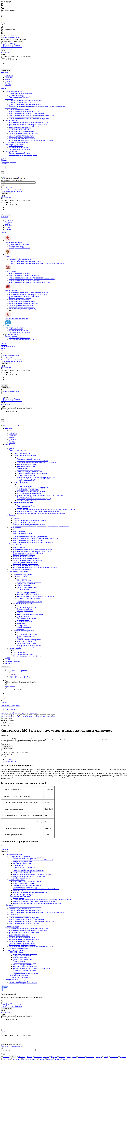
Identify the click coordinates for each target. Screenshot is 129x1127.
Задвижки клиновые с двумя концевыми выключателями (28, 122)
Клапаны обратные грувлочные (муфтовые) (24, 133)
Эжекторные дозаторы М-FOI (23, 894)
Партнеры (8, 77)
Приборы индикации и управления (25, 954)
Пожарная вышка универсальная (24, 867)
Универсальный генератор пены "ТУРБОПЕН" (29, 876)
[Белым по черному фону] (1, 14)
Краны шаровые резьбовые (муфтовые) (22, 138)
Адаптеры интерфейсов (21, 957)
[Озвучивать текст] (2, 31)
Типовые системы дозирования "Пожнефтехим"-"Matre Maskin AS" (36, 889)
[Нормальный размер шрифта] (2, 5)
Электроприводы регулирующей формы (23, 155)
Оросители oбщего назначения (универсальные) (25, 100)
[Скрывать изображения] (2, 27)
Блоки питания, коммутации (23, 959)
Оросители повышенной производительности (25, 104)
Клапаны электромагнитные (23, 965)
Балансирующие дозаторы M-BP (24, 883)
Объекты (4, 160)
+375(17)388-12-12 (10, 43)
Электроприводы (11, 151)
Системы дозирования (16, 95)
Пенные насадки (18, 865)
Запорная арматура (11, 120)
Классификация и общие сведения (25, 887)
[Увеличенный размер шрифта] (2, 8)
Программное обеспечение (22, 955)
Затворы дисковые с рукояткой (19, 129)
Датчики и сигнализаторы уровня (24, 963)
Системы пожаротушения (22, 872)
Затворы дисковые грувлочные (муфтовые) (24, 126)
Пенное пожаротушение (13, 91)
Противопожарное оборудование (20, 93)
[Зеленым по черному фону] (1, 21)
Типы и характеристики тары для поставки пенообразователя (34, 901)
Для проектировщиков (8, 162)
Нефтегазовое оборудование (15, 144)
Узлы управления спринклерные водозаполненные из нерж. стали (32, 115)
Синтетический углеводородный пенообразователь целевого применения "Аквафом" (42, 899)
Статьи (7, 83)
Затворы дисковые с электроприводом (22, 131)
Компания (4, 72)
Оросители (9, 99)
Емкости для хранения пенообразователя (27, 885)
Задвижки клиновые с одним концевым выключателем (28, 124)
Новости (8, 85)
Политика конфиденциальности (12, 1046)
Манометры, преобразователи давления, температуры (31, 968)
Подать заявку (6, 70)
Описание (8, 759)
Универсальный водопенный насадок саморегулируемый (32, 874)
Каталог (3, 88)
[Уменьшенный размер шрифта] (2, 3)
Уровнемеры (17, 972)
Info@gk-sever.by (6, 52)
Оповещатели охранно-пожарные (24, 970)
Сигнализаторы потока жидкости (16, 142)
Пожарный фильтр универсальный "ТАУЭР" (28, 871)
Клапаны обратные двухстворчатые (21, 135)
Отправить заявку (7, 746)
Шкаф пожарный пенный (22, 878)
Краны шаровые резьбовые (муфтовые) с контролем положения (31, 140)
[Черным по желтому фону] (1, 19)
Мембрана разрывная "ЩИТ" (23, 863)
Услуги (3, 158)
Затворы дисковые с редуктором (20, 128)
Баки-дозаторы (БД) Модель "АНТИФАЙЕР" (28, 881)
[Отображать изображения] (2, 25)
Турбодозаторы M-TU (20, 890)
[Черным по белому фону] (1, 12)
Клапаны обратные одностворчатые (21, 137)
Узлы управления (11, 108)
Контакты (4, 163)
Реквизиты (8, 81)
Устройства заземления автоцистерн (25, 974)
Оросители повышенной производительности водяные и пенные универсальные (37, 106)
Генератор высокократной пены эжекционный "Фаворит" (33, 860)
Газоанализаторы (19, 961)
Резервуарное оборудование (18, 147)
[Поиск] (2, 172)
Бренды (7, 79)
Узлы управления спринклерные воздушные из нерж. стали (29, 119)
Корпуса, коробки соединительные (25, 966)
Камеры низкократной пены (22, 862)
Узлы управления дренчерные (19, 110)
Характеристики (10, 761)
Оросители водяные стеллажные (20, 102)
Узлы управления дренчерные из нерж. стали (24, 111)
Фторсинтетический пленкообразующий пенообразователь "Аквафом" (37, 903)
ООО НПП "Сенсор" (16, 146)
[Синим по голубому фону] (1, 16)
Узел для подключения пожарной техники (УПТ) (30, 892)
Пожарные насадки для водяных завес (26, 869)
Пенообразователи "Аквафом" (19, 97)
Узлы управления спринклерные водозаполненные (26, 113)
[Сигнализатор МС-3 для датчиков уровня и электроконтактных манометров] (28, 716)
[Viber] (5, 167)
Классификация (18, 898)
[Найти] (2, 185)
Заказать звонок (6, 49)
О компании (9, 76)
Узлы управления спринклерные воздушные (24, 117)
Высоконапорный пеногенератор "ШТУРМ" (28, 858)
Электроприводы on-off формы (19, 153)
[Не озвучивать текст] (2, 34)
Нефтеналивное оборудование (19, 149)
